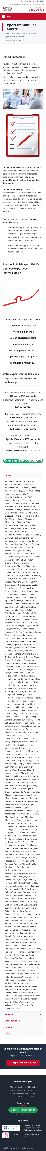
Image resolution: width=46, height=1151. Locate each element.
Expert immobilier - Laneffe (15, 40)
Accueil (7, 33)
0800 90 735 (27, 1)
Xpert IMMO (16, 33)
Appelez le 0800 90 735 (24, 1063)
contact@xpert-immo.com (20, 4)
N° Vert (24, 1110)
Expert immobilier (29, 33)
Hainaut (9, 1027)
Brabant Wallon (12, 1020)
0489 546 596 (39, 1)
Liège (7, 1033)
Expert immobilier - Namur (14, 37)
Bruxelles (9, 1014)
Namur (8, 475)
